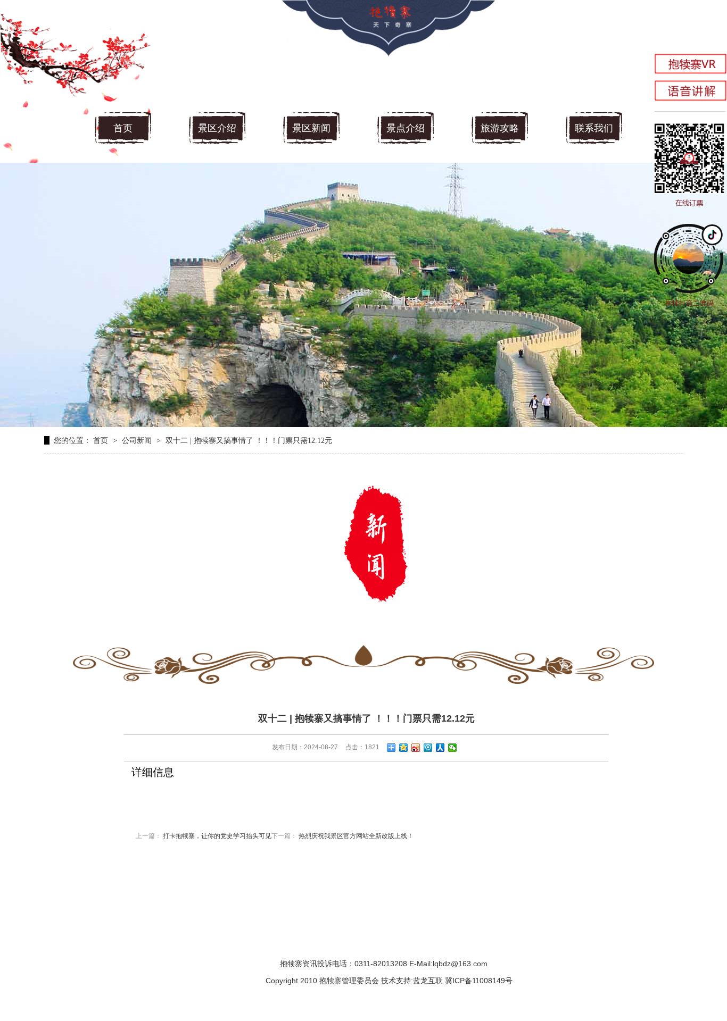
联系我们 (594, 128)
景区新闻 (311, 128)
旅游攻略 (500, 128)
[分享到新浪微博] (415, 747)
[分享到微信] (452, 747)
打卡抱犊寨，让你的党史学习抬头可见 (217, 836)
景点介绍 (405, 128)
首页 (123, 128)
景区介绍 (217, 128)
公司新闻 (137, 440)
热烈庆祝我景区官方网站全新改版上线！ (356, 836)
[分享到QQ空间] (403, 747)
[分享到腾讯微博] (428, 747)
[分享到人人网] (440, 747)
